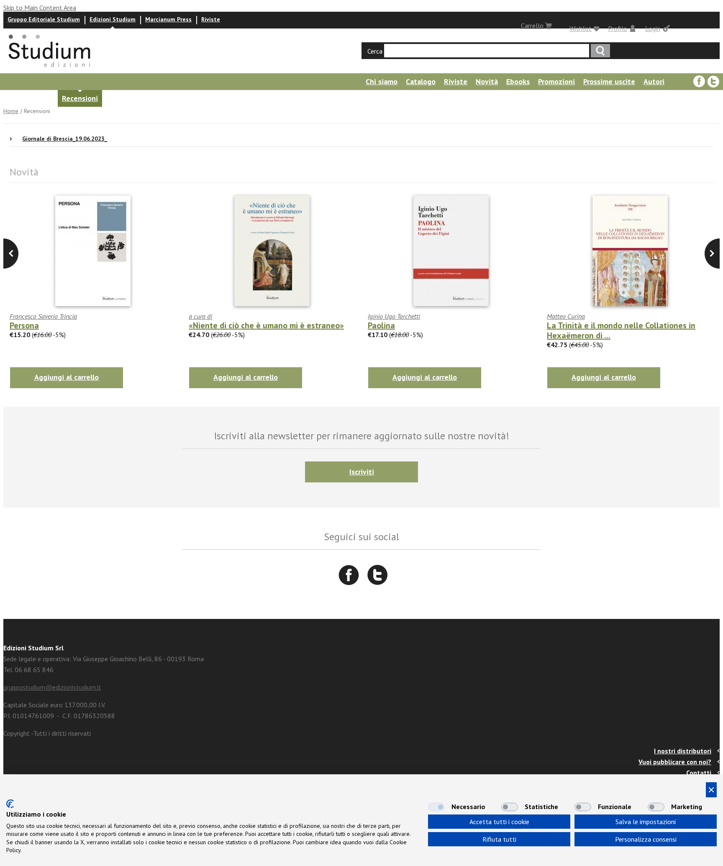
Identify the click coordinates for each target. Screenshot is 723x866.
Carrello (532, 25)
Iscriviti (361, 472)
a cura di (200, 316)
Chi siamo (381, 81)
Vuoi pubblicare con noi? (674, 762)
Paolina (381, 325)
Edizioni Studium (113, 19)
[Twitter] (713, 81)
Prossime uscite (609, 81)
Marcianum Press (168, 19)
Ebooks (518, 81)
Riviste (210, 19)
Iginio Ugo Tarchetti (394, 316)
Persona (24, 325)
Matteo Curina (566, 316)
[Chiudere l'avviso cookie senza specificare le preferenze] (711, 789)
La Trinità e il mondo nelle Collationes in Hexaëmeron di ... (621, 330)
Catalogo (421, 81)
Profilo (617, 28)
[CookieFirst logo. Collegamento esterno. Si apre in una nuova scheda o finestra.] (10, 803)
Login (652, 28)
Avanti (10, 253)
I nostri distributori (682, 751)
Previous (712, 253)
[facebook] (699, 81)
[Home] (50, 69)
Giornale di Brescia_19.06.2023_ (64, 138)
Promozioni (556, 81)
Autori (654, 81)
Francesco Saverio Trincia (43, 316)
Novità (487, 81)
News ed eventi (27, 98)
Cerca (374, 51)
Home (10, 111)
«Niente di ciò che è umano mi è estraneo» (266, 325)
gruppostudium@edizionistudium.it (52, 687)
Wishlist (580, 28)
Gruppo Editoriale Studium (44, 19)
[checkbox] (436, 807)
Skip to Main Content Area (39, 7)
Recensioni (80, 98)
